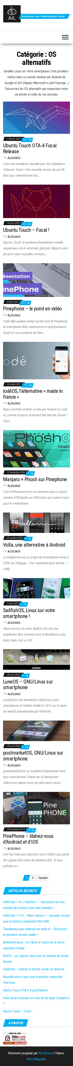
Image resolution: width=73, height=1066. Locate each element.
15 (29, 830)
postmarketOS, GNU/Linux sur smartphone (33, 756)
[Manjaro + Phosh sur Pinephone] (36, 448)
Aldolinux (14, 158)
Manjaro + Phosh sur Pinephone (35, 479)
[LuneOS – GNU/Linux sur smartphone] (36, 659)
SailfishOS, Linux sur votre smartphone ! (29, 613)
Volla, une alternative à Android (34, 545)
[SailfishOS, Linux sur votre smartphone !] (36, 588)
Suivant (43, 878)
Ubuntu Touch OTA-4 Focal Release (30, 148)
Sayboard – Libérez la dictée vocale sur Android (33, 969)
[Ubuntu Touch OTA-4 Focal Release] (36, 117)
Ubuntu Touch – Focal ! (26, 230)
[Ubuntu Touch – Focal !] (36, 201)
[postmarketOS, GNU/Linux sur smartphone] (36, 730)
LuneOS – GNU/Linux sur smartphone (28, 685)
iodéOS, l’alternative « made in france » (33, 394)
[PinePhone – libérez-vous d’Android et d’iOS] (36, 808)
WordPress (45, 1053)
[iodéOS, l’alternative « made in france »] (36, 360)
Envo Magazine (36, 1059)
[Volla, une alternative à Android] (36, 522)
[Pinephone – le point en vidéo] (36, 280)
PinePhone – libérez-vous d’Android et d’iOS (28, 839)
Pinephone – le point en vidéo (32, 309)
